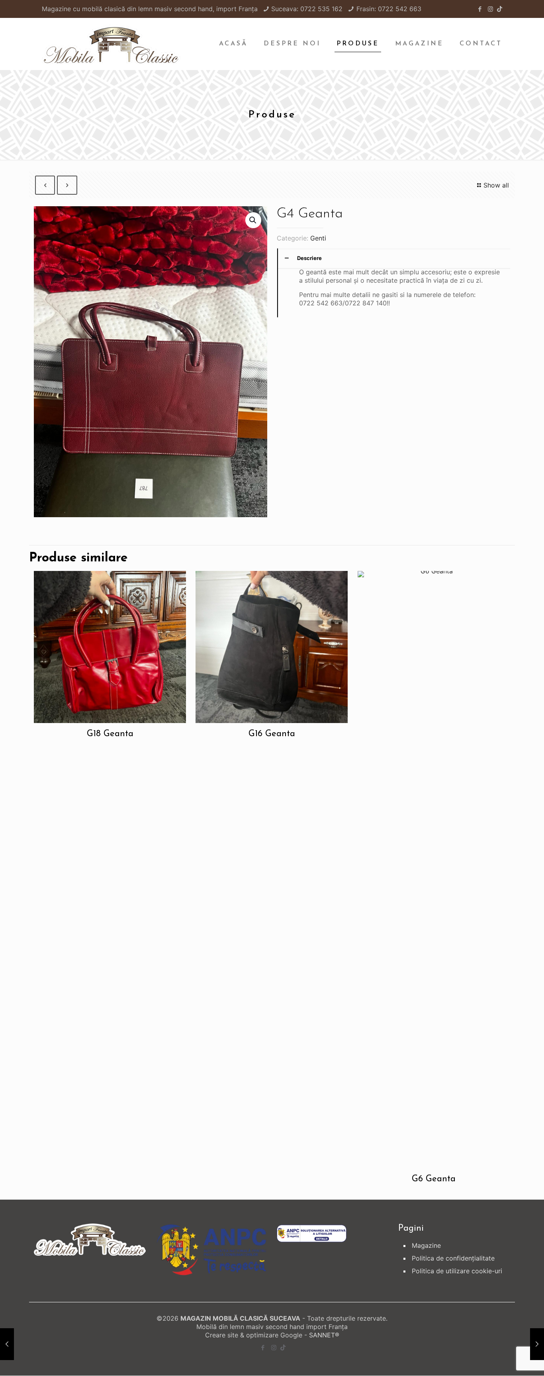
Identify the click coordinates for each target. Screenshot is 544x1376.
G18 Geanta (110, 734)
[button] (253, 220)
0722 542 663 (399, 9)
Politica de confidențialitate (453, 1258)
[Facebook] (480, 9)
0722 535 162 (321, 9)
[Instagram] (490, 9)
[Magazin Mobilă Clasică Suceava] (111, 44)
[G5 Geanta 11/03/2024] (537, 1344)
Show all (496, 185)
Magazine (426, 1245)
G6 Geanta (434, 1179)
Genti (318, 238)
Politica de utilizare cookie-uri (457, 1271)
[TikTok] (499, 9)
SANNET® (324, 1335)
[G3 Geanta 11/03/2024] (7, 1344)
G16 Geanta (272, 734)
